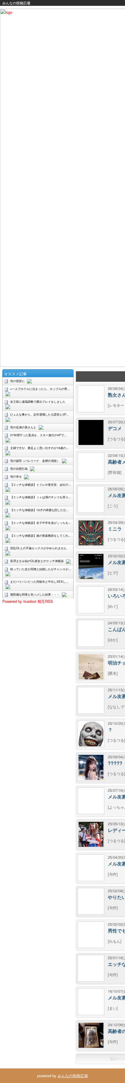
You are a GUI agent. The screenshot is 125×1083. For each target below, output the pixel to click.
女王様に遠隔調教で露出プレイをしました (37, 402)
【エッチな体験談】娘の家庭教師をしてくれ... (40, 535)
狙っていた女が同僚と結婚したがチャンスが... (40, 569)
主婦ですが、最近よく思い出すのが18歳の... (39, 448)
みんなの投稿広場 (16, 3)
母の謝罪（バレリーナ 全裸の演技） (35, 461)
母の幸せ (16, 476)
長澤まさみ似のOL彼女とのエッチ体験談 (37, 561)
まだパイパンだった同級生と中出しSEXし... (39, 582)
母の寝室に (17, 381)
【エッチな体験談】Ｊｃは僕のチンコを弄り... (40, 497)
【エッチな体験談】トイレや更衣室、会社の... (40, 485)
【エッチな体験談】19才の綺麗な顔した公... (39, 510)
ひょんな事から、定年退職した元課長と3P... (39, 414)
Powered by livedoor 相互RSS (27, 601)
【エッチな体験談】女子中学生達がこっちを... (40, 523)
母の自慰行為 (19, 469)
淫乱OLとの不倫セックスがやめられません (38, 548)
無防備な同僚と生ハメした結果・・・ (35, 594)
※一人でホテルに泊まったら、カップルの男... (40, 389)
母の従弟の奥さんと (23, 427)
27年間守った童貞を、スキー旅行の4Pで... (38, 435)
